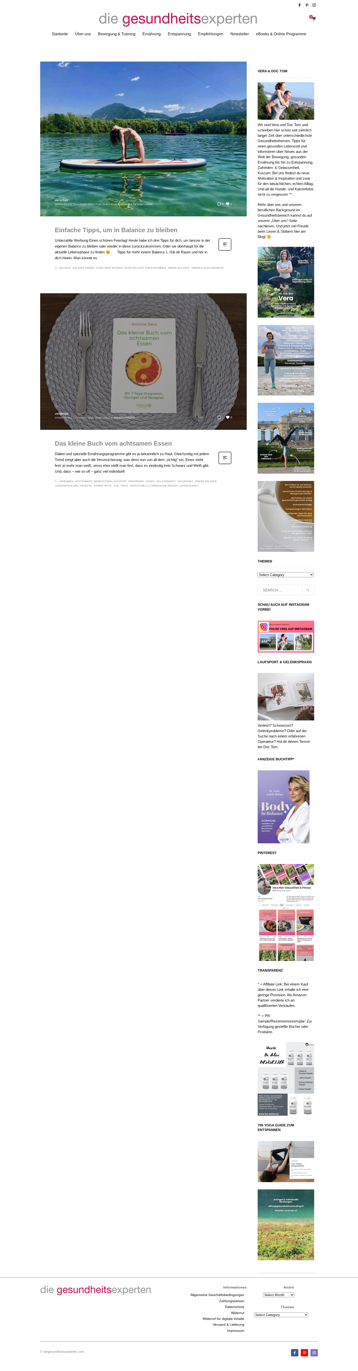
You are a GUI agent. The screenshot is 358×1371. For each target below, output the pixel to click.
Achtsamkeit (83, 481)
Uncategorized (124, 417)
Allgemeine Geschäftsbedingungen (217, 1295)
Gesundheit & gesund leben (133, 204)
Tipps (124, 485)
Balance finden (83, 268)
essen (150, 481)
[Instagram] (314, 5)
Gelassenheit (165, 481)
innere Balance (178, 268)
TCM (116, 485)
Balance (65, 268)
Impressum (235, 1331)
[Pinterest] (307, 5)
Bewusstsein (103, 481)
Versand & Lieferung (228, 1324)
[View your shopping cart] (314, 19)
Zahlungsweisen (231, 1301)
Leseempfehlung (66, 485)
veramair (61, 200)
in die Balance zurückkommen (145, 268)
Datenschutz (234, 1307)
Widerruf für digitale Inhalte (223, 1319)
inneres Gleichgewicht (207, 268)
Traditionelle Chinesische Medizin (154, 485)
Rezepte (86, 485)
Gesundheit (185, 481)
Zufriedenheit (189, 485)
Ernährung (136, 481)
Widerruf (237, 1313)
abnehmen (66, 481)
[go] (307, 590)
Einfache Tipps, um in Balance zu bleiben (116, 230)
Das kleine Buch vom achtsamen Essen (113, 443)
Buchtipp (120, 481)
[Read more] (225, 250)
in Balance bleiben (109, 268)
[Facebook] (299, 5)
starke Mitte (103, 485)
